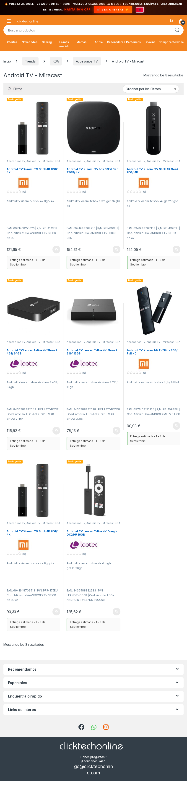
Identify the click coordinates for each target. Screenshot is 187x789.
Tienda (30, 61)
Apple (99, 42)
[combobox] (87, 30)
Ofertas (12, 42)
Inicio (7, 61)
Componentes (168, 42)
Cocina (150, 42)
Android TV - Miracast (40, 161)
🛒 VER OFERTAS (110, 9)
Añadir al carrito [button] (55, 249)
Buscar (177, 30)
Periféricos (133, 42)
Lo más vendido (64, 44)
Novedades (29, 42)
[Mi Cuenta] (171, 21)
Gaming (47, 42)
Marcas (81, 42)
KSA (56, 61)
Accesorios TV (87, 61)
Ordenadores (116, 42)
